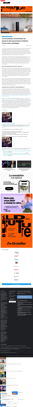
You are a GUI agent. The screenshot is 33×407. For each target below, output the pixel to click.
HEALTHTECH (6, 36)
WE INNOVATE (19, 314)
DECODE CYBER (20, 304)
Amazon (9, 57)
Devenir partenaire (16, 284)
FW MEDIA (19, 302)
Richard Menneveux (10, 348)
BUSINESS (3, 36)
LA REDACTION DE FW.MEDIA (8, 124)
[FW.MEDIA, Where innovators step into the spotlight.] (6, 3)
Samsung (3, 76)
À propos (4, 109)
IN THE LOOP (10, 36)
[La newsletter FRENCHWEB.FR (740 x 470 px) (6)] (16, 192)
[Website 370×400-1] (16, 247)
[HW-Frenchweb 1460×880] (16, 212)
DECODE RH (19, 306)
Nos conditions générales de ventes (5, 350)
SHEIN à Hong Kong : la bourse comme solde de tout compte (13, 153)
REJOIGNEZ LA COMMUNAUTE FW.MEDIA (25, 297)
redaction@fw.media (11, 296)
